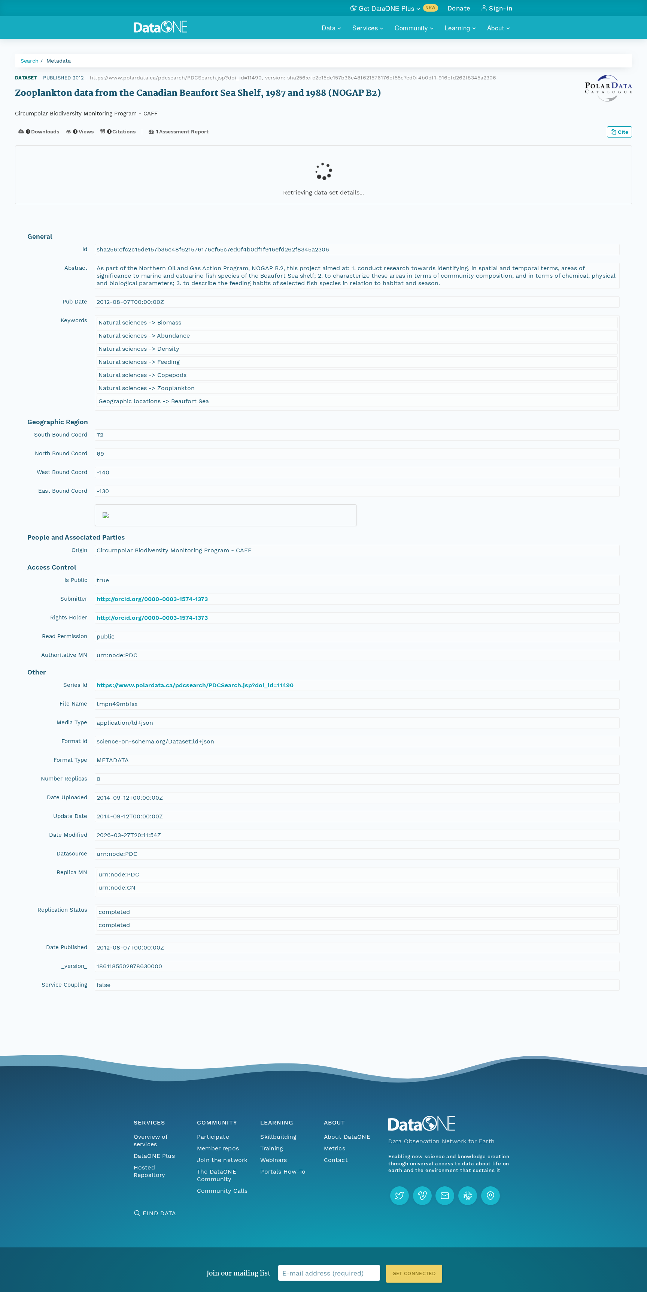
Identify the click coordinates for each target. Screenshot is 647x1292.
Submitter (73, 598)
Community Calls (222, 1190)
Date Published (66, 947)
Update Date (70, 816)
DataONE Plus (154, 1155)
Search (30, 61)
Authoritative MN (64, 655)
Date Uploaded (67, 797)
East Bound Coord (62, 490)
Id (84, 249)
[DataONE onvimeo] (422, 1195)
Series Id (75, 685)
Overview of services (151, 1140)
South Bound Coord (60, 434)
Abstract (75, 268)
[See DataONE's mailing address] (490, 1195)
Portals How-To (283, 1171)
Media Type (72, 722)
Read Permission (64, 636)
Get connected (414, 1273)
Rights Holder (68, 617)
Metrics (334, 1148)
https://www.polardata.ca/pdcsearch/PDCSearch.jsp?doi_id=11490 (195, 685)
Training (271, 1148)
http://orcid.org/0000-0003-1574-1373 (152, 599)
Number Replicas (64, 778)
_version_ (74, 966)
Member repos (218, 1148)
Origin (79, 550)
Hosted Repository (149, 1171)
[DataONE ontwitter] (399, 1195)
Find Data (159, 1213)
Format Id (74, 741)
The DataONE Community (216, 1175)
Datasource (72, 853)
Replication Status (62, 909)
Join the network (222, 1159)
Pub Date (75, 301)
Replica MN (72, 872)
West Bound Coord (62, 472)
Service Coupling (64, 984)
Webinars (273, 1159)
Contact (336, 1159)
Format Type (70, 760)
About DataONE (347, 1136)
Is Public (75, 580)
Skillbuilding (278, 1136)
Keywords (74, 320)
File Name (73, 703)
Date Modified (68, 834)
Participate (213, 1136)
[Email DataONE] (444, 1195)
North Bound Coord (61, 453)
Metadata (58, 61)
